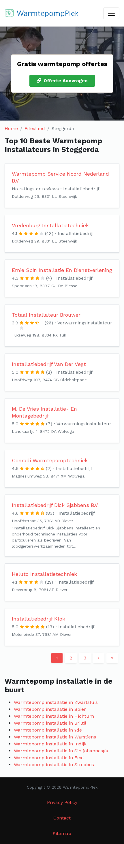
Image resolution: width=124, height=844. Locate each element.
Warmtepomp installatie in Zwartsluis (56, 702)
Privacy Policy (62, 802)
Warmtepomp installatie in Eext (49, 757)
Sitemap (62, 833)
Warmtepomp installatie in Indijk (50, 744)
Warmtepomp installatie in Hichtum (54, 716)
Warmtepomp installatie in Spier (50, 709)
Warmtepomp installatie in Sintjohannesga (61, 750)
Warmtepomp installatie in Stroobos (54, 764)
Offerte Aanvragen (66, 80)
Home (11, 128)
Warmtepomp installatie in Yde (48, 730)
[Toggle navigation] (111, 13)
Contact (62, 818)
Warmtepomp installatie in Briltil (50, 723)
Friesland (35, 128)
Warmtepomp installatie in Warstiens (55, 737)
